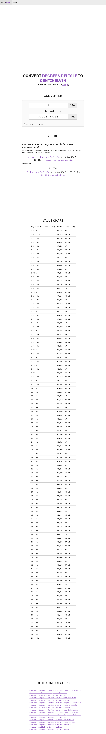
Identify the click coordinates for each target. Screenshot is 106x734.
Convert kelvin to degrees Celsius (48, 693)
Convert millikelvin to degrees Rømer (50, 700)
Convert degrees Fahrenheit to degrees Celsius (55, 703)
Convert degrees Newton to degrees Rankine (53, 698)
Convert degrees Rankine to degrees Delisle (53, 705)
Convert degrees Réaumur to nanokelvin (51, 730)
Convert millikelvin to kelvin (46, 727)
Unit (5, 2)
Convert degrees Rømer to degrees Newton (52, 720)
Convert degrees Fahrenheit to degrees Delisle (55, 715)
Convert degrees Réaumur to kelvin (48, 717)
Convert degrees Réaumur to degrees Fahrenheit (55, 712)
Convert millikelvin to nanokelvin (48, 695)
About (16, 2)
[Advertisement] (53, 196)
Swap (65, 85)
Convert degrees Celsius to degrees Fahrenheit (55, 691)
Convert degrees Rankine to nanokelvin (51, 725)
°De (73, 105)
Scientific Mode (34, 124)
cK (73, 117)
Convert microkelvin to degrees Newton (51, 708)
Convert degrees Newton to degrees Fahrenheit (55, 710)
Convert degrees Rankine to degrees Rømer (52, 722)
